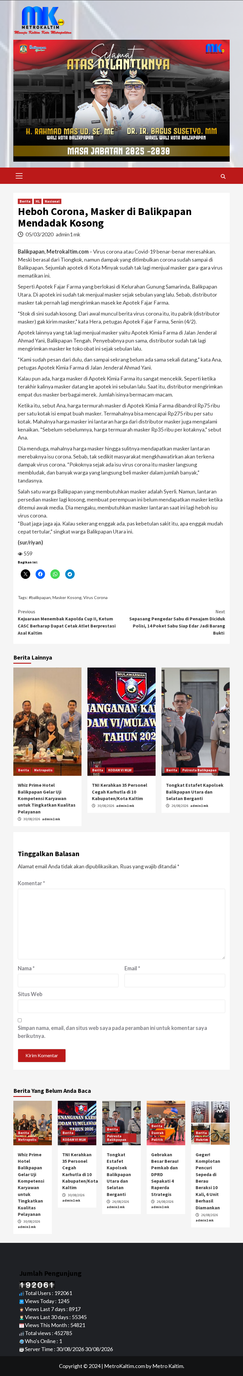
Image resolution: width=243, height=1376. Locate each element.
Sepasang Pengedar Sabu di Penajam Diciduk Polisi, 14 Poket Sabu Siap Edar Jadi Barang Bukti (177, 622)
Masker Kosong (66, 597)
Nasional (52, 201)
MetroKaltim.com (124, 1366)
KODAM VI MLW (120, 770)
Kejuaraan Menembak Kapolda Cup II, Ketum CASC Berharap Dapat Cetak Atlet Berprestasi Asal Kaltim (67, 622)
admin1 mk (68, 234)
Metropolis (43, 770)
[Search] (223, 176)
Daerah (157, 1132)
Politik (157, 1139)
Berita (25, 201)
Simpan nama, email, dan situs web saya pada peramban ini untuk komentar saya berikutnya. (112, 1032)
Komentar (31, 883)
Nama (26, 968)
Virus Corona (95, 597)
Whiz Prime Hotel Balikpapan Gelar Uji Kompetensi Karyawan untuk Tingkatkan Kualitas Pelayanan (47, 798)
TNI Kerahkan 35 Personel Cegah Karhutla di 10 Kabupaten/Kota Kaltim (119, 791)
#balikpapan (40, 597)
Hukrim (202, 1139)
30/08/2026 (32, 819)
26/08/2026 (180, 805)
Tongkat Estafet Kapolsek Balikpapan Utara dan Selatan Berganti (194, 791)
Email (132, 968)
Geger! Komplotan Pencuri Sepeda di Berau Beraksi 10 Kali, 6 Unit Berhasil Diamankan (208, 1181)
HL (38, 201)
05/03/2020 (39, 234)
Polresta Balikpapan (199, 770)
